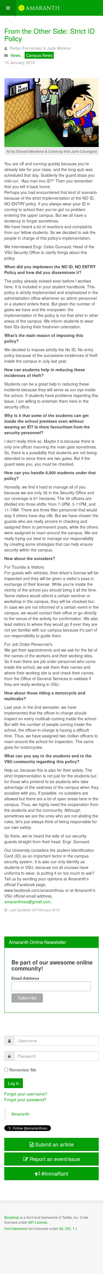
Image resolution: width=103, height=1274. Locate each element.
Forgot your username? (25, 1094)
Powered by (30, 1244)
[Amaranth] (39, 8)
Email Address (25, 978)
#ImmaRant (54, 1173)
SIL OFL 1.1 (68, 1228)
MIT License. (38, 1222)
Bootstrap (11, 1217)
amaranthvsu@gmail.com (27, 901)
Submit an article (54, 1144)
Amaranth (20, 1114)
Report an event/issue (54, 1158)
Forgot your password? (25, 1099)
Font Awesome (15, 1228)
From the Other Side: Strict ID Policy (49, 34)
